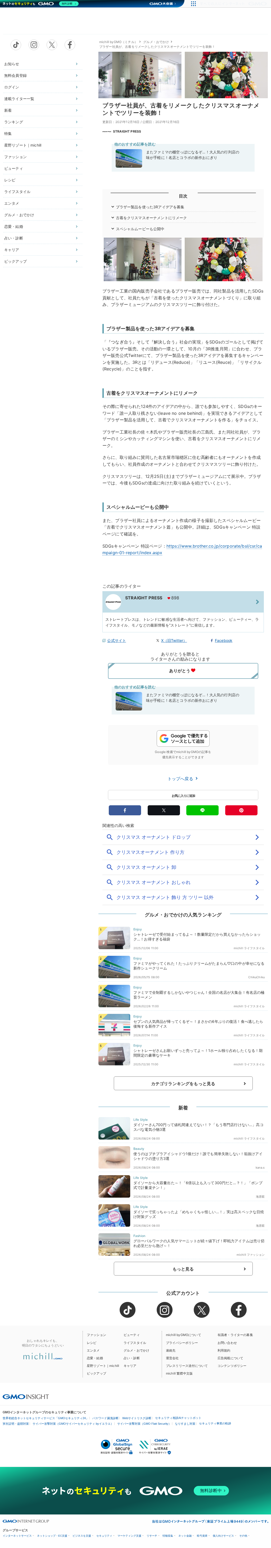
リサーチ (152, 1535)
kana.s (260, 1167)
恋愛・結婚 (13, 226)
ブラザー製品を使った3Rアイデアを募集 (150, 207)
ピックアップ (15, 261)
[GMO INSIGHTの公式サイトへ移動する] (26, 1396)
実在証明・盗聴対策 (16, 1423)
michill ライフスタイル (249, 948)
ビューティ (13, 168)
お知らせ (11, 64)
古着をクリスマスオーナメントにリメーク (151, 217)
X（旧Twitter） (174, 640)
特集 (8, 133)
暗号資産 (202, 1535)
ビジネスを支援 (82, 1535)
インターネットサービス (17, 1535)
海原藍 (260, 1196)
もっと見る (183, 1269)
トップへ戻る (181, 778)
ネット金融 (185, 1535)
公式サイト (116, 640)
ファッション (15, 156)
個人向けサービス (223, 1535)
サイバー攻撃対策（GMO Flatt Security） (144, 1423)
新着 (8, 110)
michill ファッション (251, 1255)
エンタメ (11, 203)
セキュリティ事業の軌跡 (215, 1423)
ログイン (11, 87)
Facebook (223, 640)
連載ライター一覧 (19, 98)
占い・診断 (13, 238)
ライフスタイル (17, 191)
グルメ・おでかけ (19, 215)
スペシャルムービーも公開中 (140, 229)
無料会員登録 (15, 75)
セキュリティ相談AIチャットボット (178, 1417)
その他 (243, 1535)
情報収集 (167, 1535)
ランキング (13, 122)
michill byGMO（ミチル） (118, 42)
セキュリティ (104, 1535)
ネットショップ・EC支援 (52, 1535)
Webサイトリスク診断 (136, 1418)
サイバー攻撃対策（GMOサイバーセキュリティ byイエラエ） (73, 1423)
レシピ (9, 180)
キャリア (11, 249)
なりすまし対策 (185, 1423)
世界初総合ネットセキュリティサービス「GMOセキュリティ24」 (46, 1418)
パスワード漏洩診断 (105, 1418)
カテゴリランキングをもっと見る (183, 1083)
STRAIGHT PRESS (127, 131)
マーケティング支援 (129, 1535)
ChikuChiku (256, 977)
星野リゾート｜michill (22, 145)
